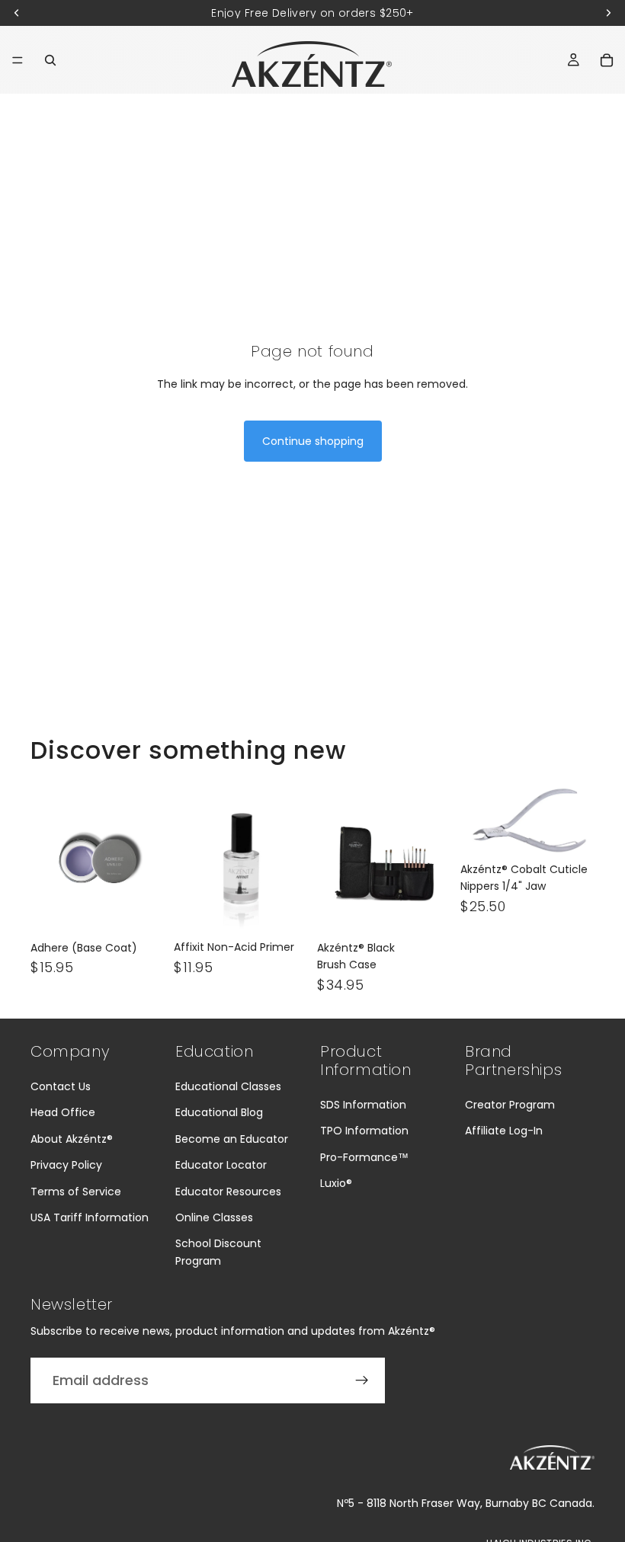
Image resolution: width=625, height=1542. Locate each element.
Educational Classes (228, 1086)
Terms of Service (75, 1191)
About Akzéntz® (71, 1139)
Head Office (62, 1112)
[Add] (141, 909)
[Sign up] (362, 1380)
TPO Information (364, 1130)
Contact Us (60, 1086)
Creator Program (510, 1104)
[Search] (50, 60)
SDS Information (363, 1104)
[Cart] (606, 60)
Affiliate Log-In (504, 1130)
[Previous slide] (47, 858)
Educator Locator (221, 1164)
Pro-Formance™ (364, 1157)
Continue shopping (313, 441)
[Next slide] (148, 858)
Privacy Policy (66, 1164)
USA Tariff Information (89, 1217)
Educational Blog (219, 1112)
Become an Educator (231, 1139)
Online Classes (214, 1217)
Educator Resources (228, 1191)
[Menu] (17, 60)
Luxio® (336, 1183)
